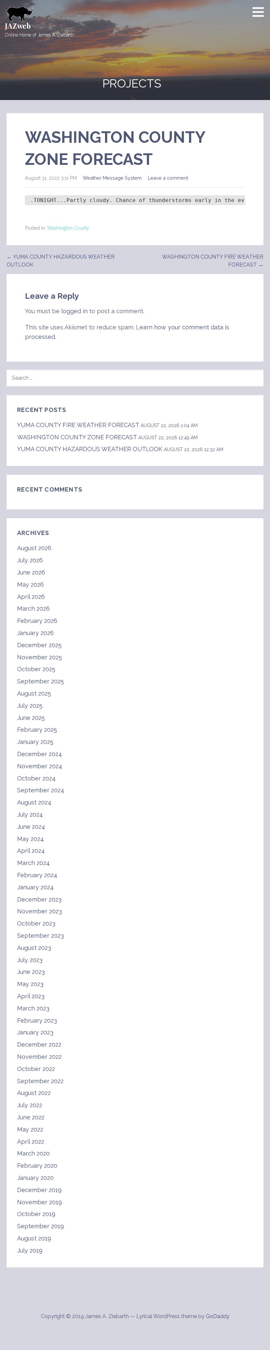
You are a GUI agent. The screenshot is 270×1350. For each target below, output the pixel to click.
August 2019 (34, 1238)
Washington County (68, 228)
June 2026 (31, 572)
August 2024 (34, 802)
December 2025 (39, 645)
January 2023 (35, 1032)
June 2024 (31, 826)
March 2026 (33, 608)
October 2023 (36, 923)
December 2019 (39, 1189)
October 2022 (36, 1068)
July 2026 (30, 560)
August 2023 (34, 947)
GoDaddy (218, 1316)
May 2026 (30, 584)
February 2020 (37, 1165)
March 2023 (33, 1008)
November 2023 (39, 911)
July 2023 (29, 959)
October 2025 (36, 669)
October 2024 (36, 778)
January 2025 (35, 741)
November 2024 (39, 766)
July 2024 (30, 814)
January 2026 (35, 632)
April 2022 (30, 1141)
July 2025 (29, 705)
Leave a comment (168, 178)
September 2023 (40, 935)
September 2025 (40, 681)
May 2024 (30, 838)
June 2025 (31, 717)
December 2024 (39, 754)
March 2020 (33, 1153)
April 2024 (31, 850)
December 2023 (39, 899)
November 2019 (39, 1202)
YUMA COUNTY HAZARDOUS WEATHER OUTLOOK (89, 449)
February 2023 (37, 1020)
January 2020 (35, 1177)
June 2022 (30, 1117)
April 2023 (30, 996)
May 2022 (30, 1129)
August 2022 (34, 1092)
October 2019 (36, 1213)
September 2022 (40, 1081)
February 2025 (37, 729)
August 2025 (34, 693)
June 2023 (31, 971)
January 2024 (35, 887)
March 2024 (33, 862)
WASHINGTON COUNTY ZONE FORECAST (77, 437)
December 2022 (39, 1044)
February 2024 (37, 875)
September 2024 (40, 790)
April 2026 (31, 596)
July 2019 (29, 1250)
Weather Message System (112, 178)
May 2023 (30, 984)
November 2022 (39, 1056)
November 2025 (39, 657)
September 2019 (40, 1226)
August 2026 (34, 548)
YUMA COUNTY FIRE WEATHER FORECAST (78, 424)
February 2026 (37, 620)
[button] (260, 11)
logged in (74, 311)
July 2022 (29, 1105)
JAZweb (18, 26)
